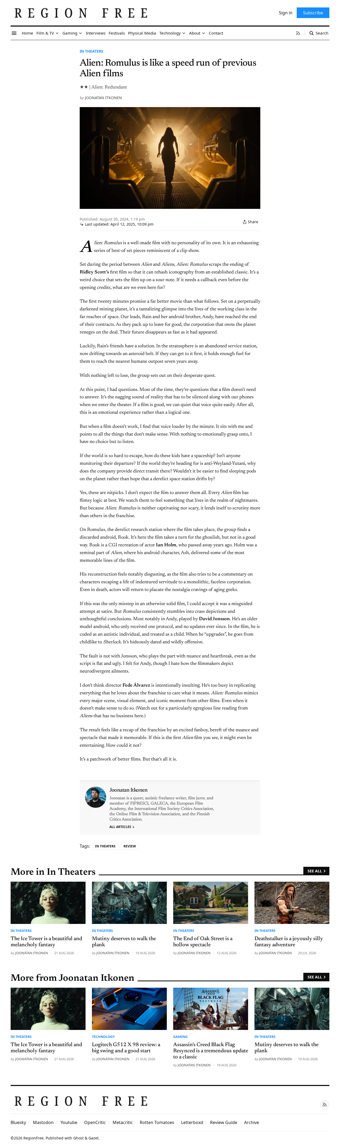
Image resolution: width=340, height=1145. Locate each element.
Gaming (180, 1036)
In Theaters (91, 51)
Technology (103, 1036)
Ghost (78, 1137)
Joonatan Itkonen (103, 97)
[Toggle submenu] (57, 33)
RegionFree (33, 1137)
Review (130, 846)
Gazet (93, 1137)
